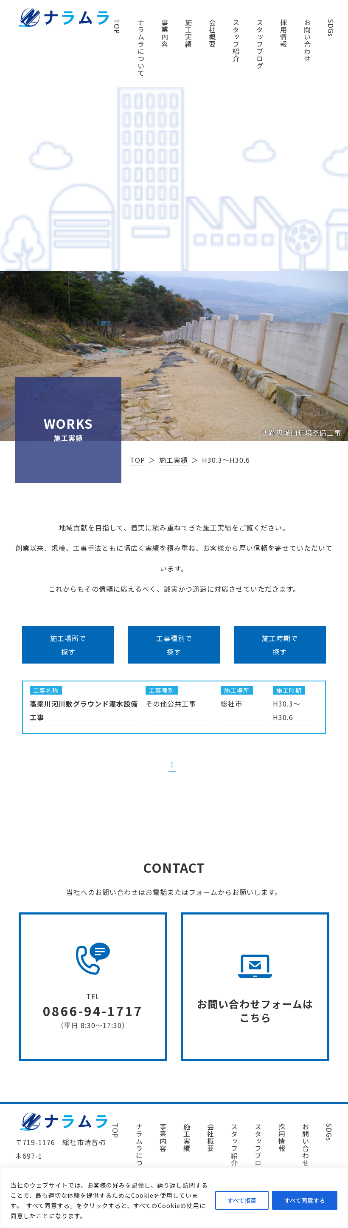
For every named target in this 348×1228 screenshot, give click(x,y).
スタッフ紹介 (236, 40)
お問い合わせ (307, 40)
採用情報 (283, 33)
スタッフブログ (259, 44)
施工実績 (188, 33)
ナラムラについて (141, 48)
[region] (174, 1197)
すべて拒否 (241, 1200)
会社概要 (212, 33)
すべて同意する (304, 1200)
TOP (117, 26)
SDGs (331, 28)
